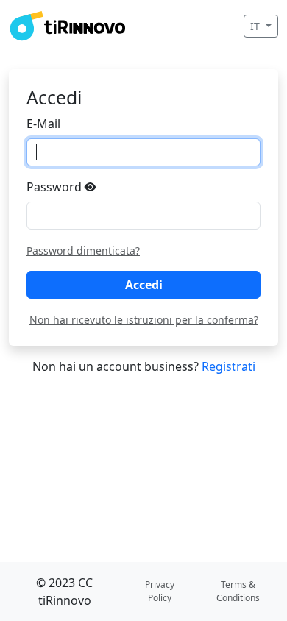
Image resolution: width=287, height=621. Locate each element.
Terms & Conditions (238, 591)
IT (256, 26)
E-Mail (43, 124)
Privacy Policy (159, 591)
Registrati (228, 366)
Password (55, 187)
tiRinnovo (64, 600)
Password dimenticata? (83, 251)
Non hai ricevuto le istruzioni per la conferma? (143, 320)
